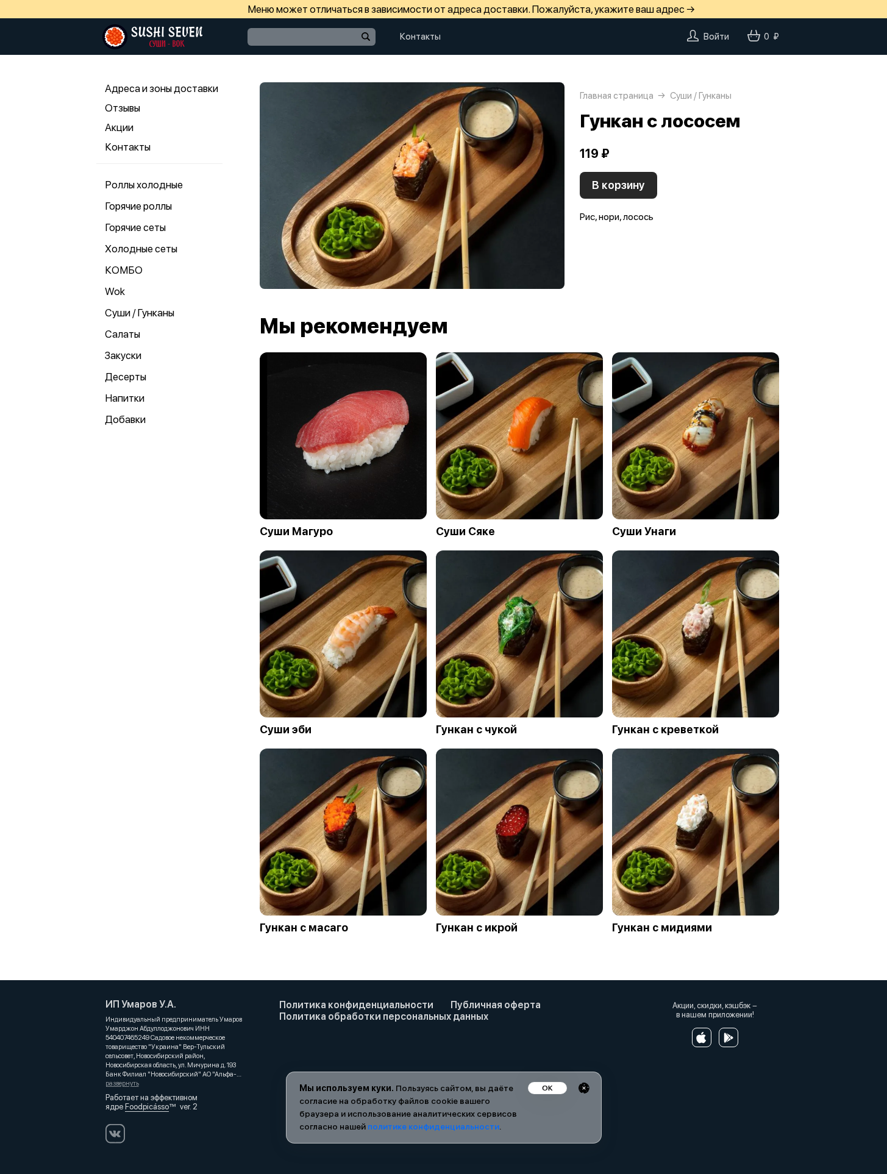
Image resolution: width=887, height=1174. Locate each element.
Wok (115, 291)
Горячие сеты (135, 227)
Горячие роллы (138, 206)
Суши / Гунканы (139, 313)
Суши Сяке (465, 531)
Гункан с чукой (476, 730)
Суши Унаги (644, 531)
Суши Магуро (296, 531)
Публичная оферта (496, 1005)
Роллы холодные (144, 185)
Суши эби (286, 730)
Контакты (128, 147)
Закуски (123, 355)
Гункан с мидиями (662, 928)
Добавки (125, 419)
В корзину (618, 185)
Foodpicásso (147, 1106)
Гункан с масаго (304, 928)
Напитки (124, 398)
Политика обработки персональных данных (383, 1016)
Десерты (125, 377)
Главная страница (617, 95)
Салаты (122, 334)
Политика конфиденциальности (356, 1005)
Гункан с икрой (477, 928)
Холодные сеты (141, 249)
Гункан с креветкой (665, 730)
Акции (119, 127)
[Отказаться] (584, 1088)
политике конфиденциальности (433, 1126)
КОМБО (124, 270)
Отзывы (122, 108)
